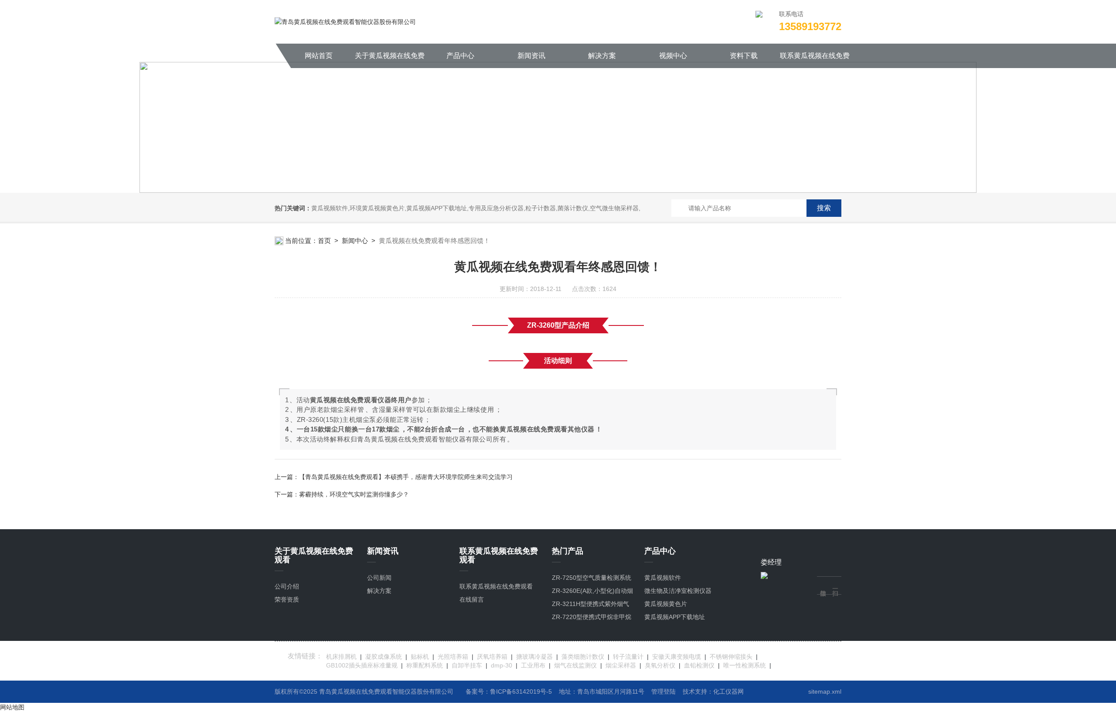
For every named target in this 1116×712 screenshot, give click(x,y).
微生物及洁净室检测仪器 (677, 590)
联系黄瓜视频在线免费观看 (815, 60)
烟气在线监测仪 (575, 665)
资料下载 (744, 55)
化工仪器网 (728, 691)
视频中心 (673, 55)
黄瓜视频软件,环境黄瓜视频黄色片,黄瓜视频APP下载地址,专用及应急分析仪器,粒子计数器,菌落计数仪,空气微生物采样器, (475, 208)
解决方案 (602, 55)
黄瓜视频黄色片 (665, 603)
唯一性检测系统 (744, 665)
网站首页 (319, 55)
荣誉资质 (287, 599)
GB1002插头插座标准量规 (362, 665)
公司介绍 (287, 586)
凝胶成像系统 (383, 656)
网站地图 (12, 707)
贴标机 (420, 656)
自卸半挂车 (467, 665)
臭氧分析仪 (660, 665)
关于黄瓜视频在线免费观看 (390, 60)
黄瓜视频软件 (662, 577)
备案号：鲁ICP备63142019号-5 (509, 691)
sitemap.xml (824, 691)
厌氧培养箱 (492, 656)
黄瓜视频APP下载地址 (674, 616)
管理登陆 (663, 691)
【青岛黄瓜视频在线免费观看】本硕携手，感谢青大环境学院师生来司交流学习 (406, 476)
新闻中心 (355, 240)
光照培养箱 (453, 656)
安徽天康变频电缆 (676, 656)
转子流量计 (628, 656)
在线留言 (471, 599)
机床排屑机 (341, 656)
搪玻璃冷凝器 (534, 656)
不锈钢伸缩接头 (731, 656)
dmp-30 (501, 665)
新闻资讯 (531, 55)
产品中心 (460, 55)
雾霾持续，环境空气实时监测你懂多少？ (354, 494)
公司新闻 (379, 577)
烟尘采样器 (621, 665)
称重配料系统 (424, 665)
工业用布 (533, 665)
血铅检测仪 (699, 665)
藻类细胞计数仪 (582, 656)
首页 (324, 240)
